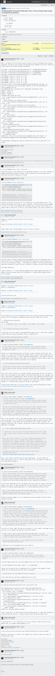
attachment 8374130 (13, 219)
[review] (30, 219)
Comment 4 (6, 236)
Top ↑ (3, 671)
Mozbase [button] (11, 19)
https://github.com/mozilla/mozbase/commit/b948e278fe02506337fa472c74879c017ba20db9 (24, 631)
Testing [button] (11, 17)
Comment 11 (6, 550)
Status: (6, 31)
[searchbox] (39, 2)
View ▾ (52, 5)
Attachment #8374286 (5, 277)
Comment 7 (6, 341)
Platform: (6, 20)
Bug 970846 (8, 8)
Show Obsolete (5, 53)
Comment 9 (6, 468)
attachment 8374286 (13, 285)
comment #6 (29, 344)
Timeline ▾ (51, 55)
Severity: (6, 26)
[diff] (26, 219)
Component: (5, 19)
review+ (37, 43)
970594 (5, 151)
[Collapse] (53, 59)
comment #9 (29, 506)
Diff (45, 43)
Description (6, 60)
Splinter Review (50, 43)
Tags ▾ (45, 55)
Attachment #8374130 (5, 212)
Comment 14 (6, 628)
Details (42, 43)
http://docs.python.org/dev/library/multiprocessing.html (17, 386)
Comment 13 (6, 618)
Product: (6, 17)
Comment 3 (6, 216)
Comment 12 (6, 581)
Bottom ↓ (40, 55)
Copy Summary (44, 5)
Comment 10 (6, 503)
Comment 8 (6, 393)
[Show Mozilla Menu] (4, 2)
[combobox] (39, 2)
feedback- (38, 49)
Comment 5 (6, 282)
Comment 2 (6, 179)
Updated (6, 147)
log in (7, 664)
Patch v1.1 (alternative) (6, 48)
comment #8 (29, 471)
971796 (5, 639)
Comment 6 (6, 302)
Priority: (6, 25)
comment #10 (30, 553)
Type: (7, 23)
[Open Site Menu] (2, 2)
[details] (21, 219)
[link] (16, 192)
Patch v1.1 (3, 43)
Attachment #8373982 (5, 210)
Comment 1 (6, 166)
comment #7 (29, 396)
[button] (51, 2)
